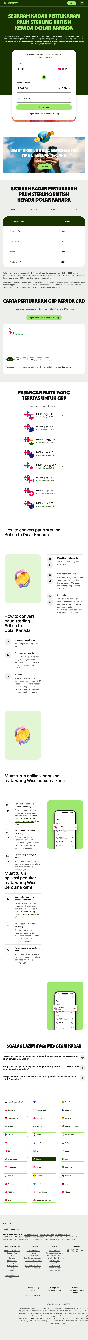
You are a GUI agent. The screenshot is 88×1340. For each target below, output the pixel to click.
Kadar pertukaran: (10, 1224)
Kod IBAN (54, 1263)
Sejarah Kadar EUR (10, 1237)
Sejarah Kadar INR (55, 1237)
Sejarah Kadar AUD (31, 1234)
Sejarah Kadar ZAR (10, 1239)
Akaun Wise (33, 1255)
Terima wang (33, 1263)
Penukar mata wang (54, 1255)
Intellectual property (33, 1295)
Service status (12, 1260)
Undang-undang (33, 1288)
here (33, 1318)
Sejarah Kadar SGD (25, 1239)
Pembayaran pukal (33, 1268)
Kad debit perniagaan (33, 1265)
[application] (23, 346)
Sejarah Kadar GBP (47, 1234)
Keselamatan (12, 1253)
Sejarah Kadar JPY (25, 1237)
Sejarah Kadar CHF (56, 1239)
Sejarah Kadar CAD (40, 1237)
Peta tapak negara (54, 1290)
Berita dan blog (54, 1250)
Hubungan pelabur (12, 1263)
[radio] (17, 359)
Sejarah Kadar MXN (62, 1234)
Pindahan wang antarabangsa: (14, 1229)
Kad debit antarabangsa (33, 1258)
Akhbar (12, 1255)
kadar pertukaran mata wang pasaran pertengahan (26, 818)
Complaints (33, 1290)
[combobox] (64, 69)
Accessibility (12, 1273)
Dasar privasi (54, 1288)
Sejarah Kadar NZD (71, 1237)
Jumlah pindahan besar (33, 1260)
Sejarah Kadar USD (41, 1239)
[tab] (13, 209)
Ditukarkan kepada (23, 83)
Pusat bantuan (12, 1270)
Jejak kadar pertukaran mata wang (44, 113)
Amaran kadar (55, 1265)
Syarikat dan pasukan (12, 1250)
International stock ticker (54, 1258)
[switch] (44, 77)
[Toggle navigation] (82, 3)
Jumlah (19, 63)
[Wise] (11, 3)
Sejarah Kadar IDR (71, 1239)
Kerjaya (12, 1258)
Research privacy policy (54, 1253)
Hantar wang (44, 107)
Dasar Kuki (75, 1288)
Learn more (66, 367)
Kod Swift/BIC (55, 1260)
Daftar (71, 3)
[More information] (19, 231)
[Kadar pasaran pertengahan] (60, 54)
